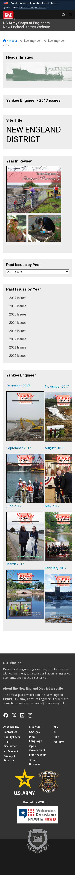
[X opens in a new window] (14, 715)
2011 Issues (17, 347)
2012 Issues (17, 339)
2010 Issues (17, 355)
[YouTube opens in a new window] (22, 715)
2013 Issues (17, 331)
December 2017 (18, 386)
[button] (34, 7)
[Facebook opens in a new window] (5, 715)
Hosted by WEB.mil (36, 802)
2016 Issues (17, 306)
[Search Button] (62, 15)
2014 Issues (17, 322)
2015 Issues (17, 314)
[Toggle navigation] (69, 15)
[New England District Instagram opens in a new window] (30, 715)
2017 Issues (17, 298)
